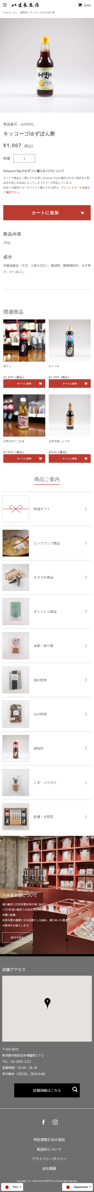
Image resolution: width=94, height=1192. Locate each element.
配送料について (49, 1149)
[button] (47, 1004)
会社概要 (49, 1168)
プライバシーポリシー (49, 1158)
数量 (6, 158)
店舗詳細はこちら (47, 1090)
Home (7, 12)
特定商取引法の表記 (49, 1139)
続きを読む (17, 937)
